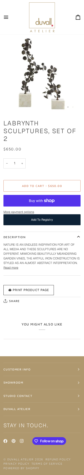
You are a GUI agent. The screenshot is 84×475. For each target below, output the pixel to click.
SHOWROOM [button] (13, 382)
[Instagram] (22, 441)
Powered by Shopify (21, 468)
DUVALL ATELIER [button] (16, 409)
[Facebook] (5, 441)
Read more (10, 268)
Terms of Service (46, 463)
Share (14, 301)
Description (14, 237)
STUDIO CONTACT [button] (17, 396)
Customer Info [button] (17, 369)
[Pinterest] (14, 441)
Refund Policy (58, 459)
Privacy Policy (16, 463)
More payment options (18, 212)
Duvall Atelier (20, 459)
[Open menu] (9, 17)
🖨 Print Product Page (28, 290)
